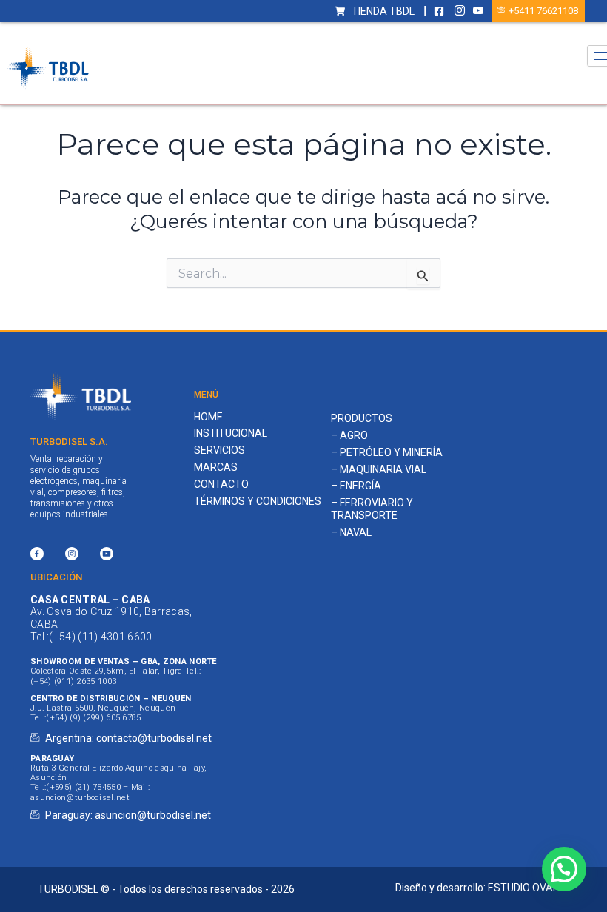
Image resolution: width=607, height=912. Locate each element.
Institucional (230, 433)
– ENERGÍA (356, 486)
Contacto (221, 484)
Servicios (219, 450)
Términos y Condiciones (257, 501)
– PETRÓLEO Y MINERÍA (387, 452)
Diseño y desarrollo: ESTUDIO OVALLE (482, 887)
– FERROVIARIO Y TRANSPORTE (372, 509)
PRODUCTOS (361, 418)
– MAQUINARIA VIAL (378, 469)
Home (208, 417)
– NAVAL (351, 532)
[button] (564, 869)
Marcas (216, 467)
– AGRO (349, 435)
